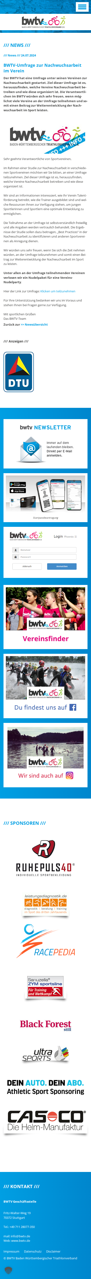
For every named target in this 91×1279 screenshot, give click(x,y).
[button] (8, 1270)
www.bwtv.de (20, 1240)
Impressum (11, 1251)
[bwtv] (44, 21)
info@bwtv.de (20, 1236)
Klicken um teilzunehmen (57, 291)
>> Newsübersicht (34, 324)
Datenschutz (33, 1251)
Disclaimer (53, 1251)
